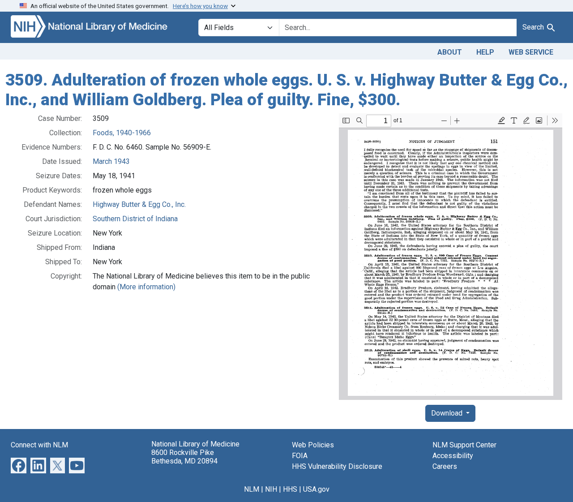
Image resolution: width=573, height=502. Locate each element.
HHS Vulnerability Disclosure (337, 466)
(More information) (146, 287)
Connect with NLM (39, 445)
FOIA (300, 455)
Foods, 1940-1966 (122, 133)
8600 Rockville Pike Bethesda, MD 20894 (184, 456)
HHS (290, 489)
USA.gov (316, 489)
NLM (251, 489)
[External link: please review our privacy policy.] (18, 465)
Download (447, 413)
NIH (271, 489)
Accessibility (452, 455)
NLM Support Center (464, 445)
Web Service (531, 52)
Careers (444, 466)
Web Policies (313, 445)
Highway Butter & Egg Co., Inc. (139, 204)
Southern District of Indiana (135, 219)
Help (485, 52)
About (449, 52)
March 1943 (111, 161)
